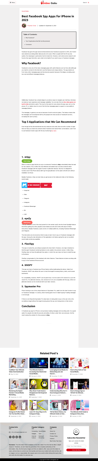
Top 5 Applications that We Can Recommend (38, 41)
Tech (40, 433)
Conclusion (29, 44)
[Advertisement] (87, 29)
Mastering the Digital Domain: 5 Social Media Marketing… (16, 392)
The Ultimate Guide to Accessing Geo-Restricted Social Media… (37, 371)
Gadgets (34, 433)
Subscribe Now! (76, 450)
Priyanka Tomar (31, 25)
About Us (52, 431)
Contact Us (53, 433)
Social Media (25, 11)
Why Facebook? (30, 37)
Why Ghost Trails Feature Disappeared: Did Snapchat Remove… (38, 392)
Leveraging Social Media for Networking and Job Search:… (59, 371)
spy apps (53, 130)
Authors (52, 438)
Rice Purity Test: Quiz (55, 441)
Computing (35, 431)
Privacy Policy (54, 436)
